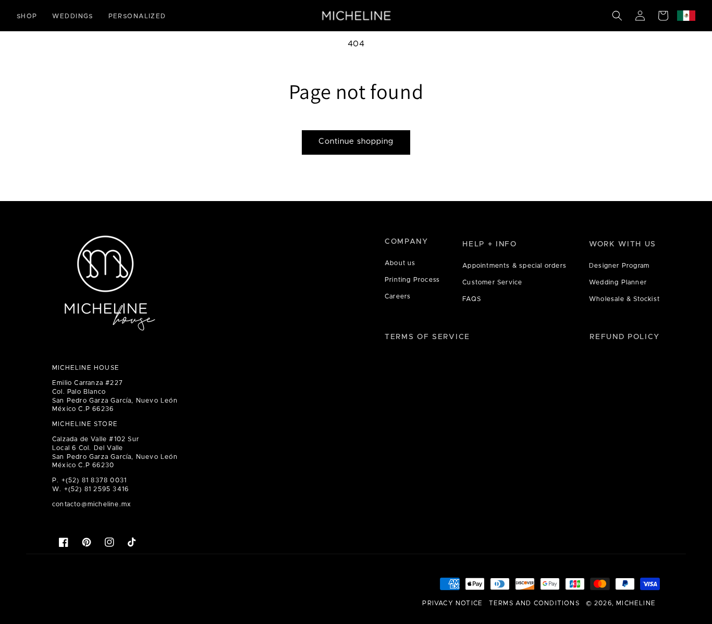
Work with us (622, 244)
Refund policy (625, 337)
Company (406, 241)
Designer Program (619, 266)
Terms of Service (427, 337)
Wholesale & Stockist (624, 299)
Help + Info (489, 244)
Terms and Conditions (534, 603)
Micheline (636, 603)
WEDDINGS (72, 16)
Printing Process (412, 280)
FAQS (471, 299)
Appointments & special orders (514, 266)
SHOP (27, 16)
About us (400, 263)
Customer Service (492, 282)
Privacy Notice (452, 603)
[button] (617, 15)
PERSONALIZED (137, 16)
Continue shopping (356, 141)
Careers (398, 296)
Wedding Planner (618, 282)
